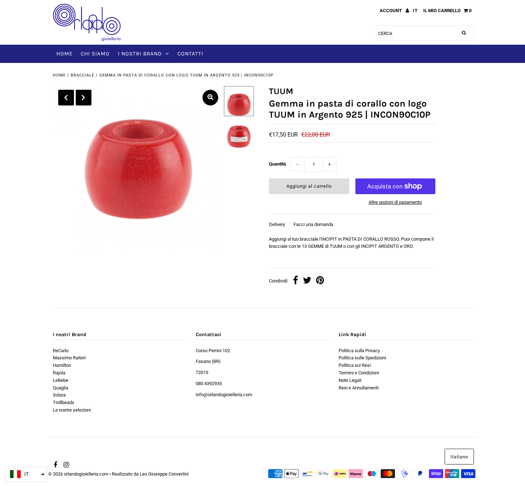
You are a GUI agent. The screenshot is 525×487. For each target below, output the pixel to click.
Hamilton (62, 365)
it (415, 10)
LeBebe (60, 380)
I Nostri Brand (140, 53)
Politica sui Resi (355, 365)
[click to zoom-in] (210, 97)
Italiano (459, 456)
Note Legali (350, 380)
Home (64, 53)
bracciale (82, 75)
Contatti (190, 53)
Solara (59, 395)
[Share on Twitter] (307, 281)
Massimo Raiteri (69, 357)
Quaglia (60, 387)
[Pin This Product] (320, 281)
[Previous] (66, 97)
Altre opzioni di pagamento (395, 202)
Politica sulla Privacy (359, 350)
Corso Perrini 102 (213, 350)
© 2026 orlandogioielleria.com (78, 474)
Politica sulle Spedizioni (362, 357)
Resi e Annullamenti (359, 387)
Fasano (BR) (208, 361)
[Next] (83, 97)
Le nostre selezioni (72, 410)
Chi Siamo (95, 53)
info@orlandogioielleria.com (224, 394)
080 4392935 (209, 383)
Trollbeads (63, 402)
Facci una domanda (313, 224)
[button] (26, 474)
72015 (202, 372)
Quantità (277, 164)
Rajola (59, 372)
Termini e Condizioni (359, 372)
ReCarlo (61, 350)
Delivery (277, 224)
